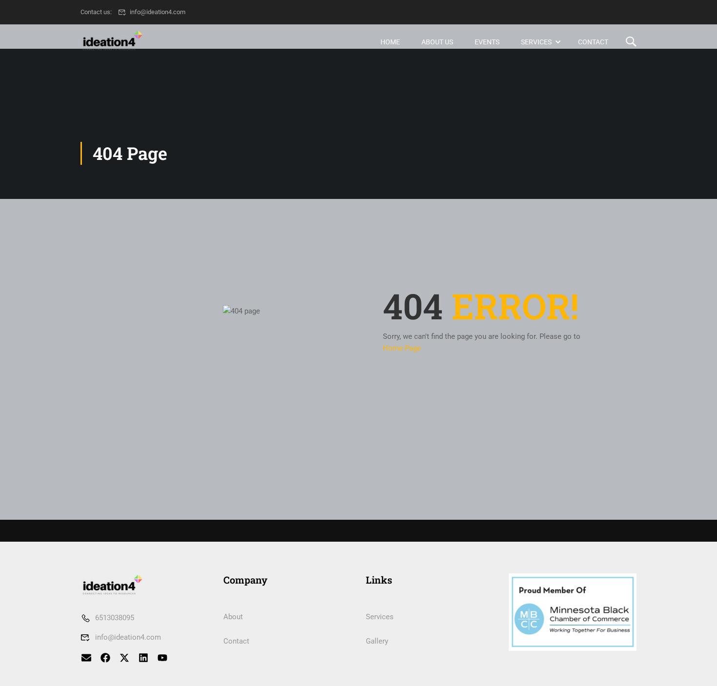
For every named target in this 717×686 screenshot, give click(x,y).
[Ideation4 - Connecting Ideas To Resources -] (117, 41)
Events (487, 42)
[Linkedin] (143, 658)
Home (390, 42)
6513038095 (114, 617)
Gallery (377, 641)
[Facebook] (105, 658)
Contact (593, 42)
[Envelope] (86, 658)
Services (536, 42)
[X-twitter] (124, 658)
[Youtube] (162, 658)
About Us (437, 42)
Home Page (402, 348)
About (233, 616)
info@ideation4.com (157, 12)
